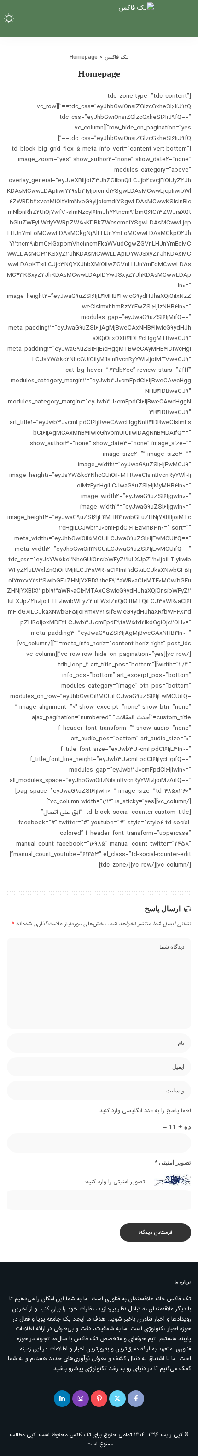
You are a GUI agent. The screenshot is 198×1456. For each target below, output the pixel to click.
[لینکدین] (62, 1398)
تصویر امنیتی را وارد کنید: (114, 1182)
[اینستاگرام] (80, 1398)
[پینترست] (99, 1398)
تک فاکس (80, 1435)
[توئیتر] (117, 1398)
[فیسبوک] (136, 1398)
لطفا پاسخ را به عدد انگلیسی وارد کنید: (144, 1110)
